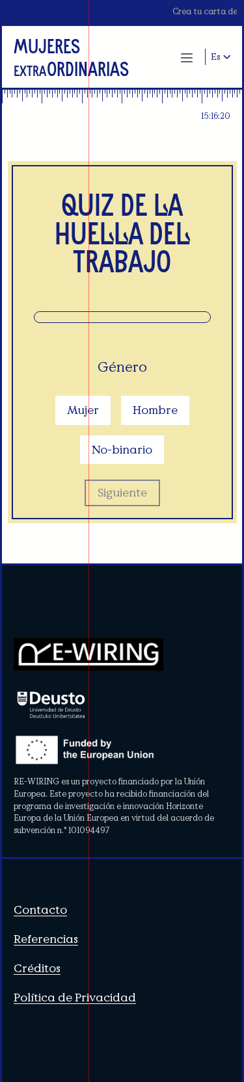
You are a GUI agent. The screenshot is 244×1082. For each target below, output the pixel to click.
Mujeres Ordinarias (71, 57)
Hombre (155, 409)
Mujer (83, 409)
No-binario (122, 449)
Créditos (37, 967)
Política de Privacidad (75, 997)
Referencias (46, 938)
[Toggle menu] (187, 56)
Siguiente (122, 492)
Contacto (40, 909)
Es (216, 56)
